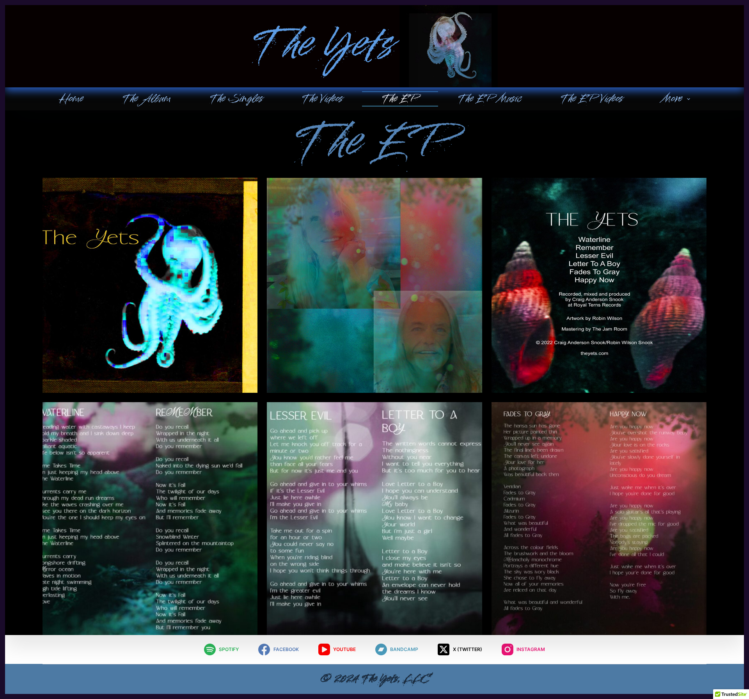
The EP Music (489, 98)
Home (71, 98)
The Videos (322, 98)
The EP (400, 98)
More (672, 98)
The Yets (322, 46)
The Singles (236, 98)
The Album (146, 98)
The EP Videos (591, 98)
